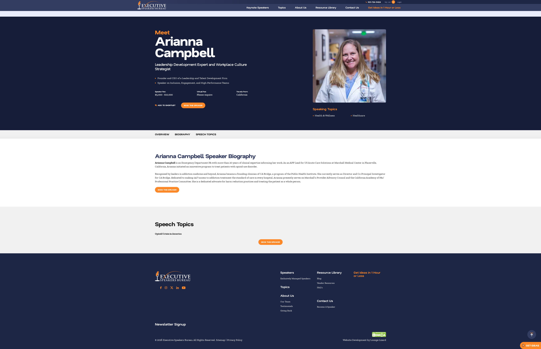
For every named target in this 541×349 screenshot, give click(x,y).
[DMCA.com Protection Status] (379, 334)
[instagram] (166, 287)
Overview (162, 134)
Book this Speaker (193, 105)
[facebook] (161, 287)
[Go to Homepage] (151, 5)
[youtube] (183, 287)
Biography (182, 134)
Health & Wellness (325, 115)
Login (399, 2)
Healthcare (359, 115)
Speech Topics (206, 134)
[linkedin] (177, 287)
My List (389, 2)
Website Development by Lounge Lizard (364, 340)
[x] (171, 287)
